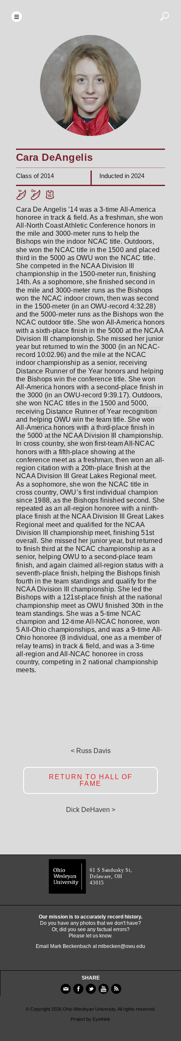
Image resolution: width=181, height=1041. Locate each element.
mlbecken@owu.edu (121, 946)
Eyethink (101, 1019)
